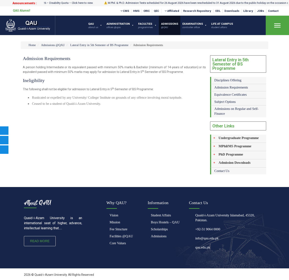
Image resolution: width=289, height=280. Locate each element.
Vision (114, 215)
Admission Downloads (234, 162)
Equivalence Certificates (230, 94)
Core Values (118, 243)
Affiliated (173, 10)
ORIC (146, 10)
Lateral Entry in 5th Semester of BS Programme (99, 45)
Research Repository (197, 10)
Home (32, 45)
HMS (136, 10)
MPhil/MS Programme (235, 146)
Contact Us (221, 171)
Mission (115, 222)
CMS (126, 10)
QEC (156, 10)
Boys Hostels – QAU (165, 222)
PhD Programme (231, 154)
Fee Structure (118, 229)
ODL (217, 10)
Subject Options (225, 102)
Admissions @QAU (53, 45)
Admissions (159, 236)
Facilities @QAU (121, 236)
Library (248, 10)
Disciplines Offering (227, 80)
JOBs (260, 10)
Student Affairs (161, 215)
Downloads (231, 10)
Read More (40, 241)
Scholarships (159, 229)
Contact (273, 10)
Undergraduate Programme (239, 138)
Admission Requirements (231, 87)
